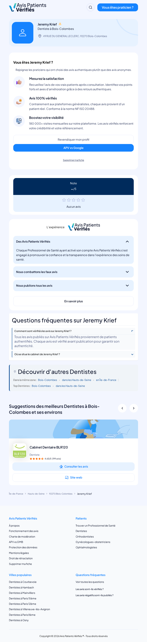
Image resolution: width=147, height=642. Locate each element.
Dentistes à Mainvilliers (22, 592)
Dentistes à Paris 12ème (22, 603)
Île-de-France (16, 493)
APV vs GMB (16, 541)
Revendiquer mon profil (73, 139)
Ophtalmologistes (86, 547)
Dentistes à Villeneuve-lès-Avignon (29, 609)
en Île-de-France (106, 379)
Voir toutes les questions (90, 581)
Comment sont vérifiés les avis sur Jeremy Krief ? (43, 331)
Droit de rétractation (21, 558)
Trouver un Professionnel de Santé (95, 525)
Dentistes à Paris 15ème (22, 598)
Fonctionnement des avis (23, 530)
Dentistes (81, 530)
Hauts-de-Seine (36, 493)
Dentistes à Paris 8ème (22, 614)
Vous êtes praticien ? (118, 7)
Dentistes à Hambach (21, 587)
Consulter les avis (76, 466)
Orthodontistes (85, 536)
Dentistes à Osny (19, 620)
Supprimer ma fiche (73, 160)
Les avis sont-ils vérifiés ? (90, 589)
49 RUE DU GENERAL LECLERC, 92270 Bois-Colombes (75, 36)
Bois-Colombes (47, 379)
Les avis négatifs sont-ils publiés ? (94, 595)
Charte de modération (22, 536)
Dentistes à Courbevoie (23, 581)
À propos (14, 525)
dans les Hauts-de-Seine (76, 379)
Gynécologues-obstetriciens (93, 541)
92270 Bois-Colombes (60, 493)
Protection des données (23, 547)
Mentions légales (19, 552)
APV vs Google (73, 148)
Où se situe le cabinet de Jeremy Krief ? (37, 354)
